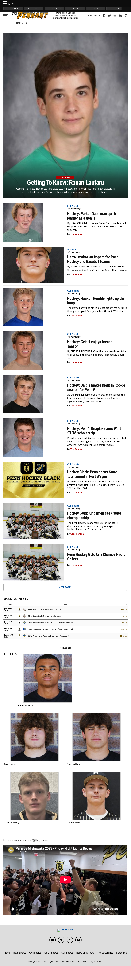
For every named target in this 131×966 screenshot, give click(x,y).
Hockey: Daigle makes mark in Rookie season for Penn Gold (96, 387)
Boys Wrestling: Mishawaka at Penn (44, 609)
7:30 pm (124, 616)
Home (7, 952)
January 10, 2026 (8, 636)
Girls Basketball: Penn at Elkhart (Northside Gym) (50, 622)
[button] (5, 3)
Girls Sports (35, 952)
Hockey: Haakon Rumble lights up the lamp (95, 300)
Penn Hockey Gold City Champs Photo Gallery (96, 556)
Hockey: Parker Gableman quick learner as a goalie (91, 215)
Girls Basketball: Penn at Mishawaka (44, 616)
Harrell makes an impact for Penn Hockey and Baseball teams (93, 259)
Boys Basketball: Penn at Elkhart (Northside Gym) (50, 629)
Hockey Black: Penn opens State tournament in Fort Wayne (92, 474)
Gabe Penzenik (77, 534)
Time (125, 604)
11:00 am (123, 636)
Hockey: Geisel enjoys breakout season (91, 344)
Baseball (71, 249)
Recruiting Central (85, 952)
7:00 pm (124, 609)
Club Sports (73, 206)
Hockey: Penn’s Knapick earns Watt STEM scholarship (94, 430)
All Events (65, 648)
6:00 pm (124, 623)
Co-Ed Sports (51, 952)
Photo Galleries (105, 952)
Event (66, 604)
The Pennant (77, 234)
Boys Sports (19, 952)
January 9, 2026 (8, 623)
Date (10, 604)
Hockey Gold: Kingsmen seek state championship (94, 515)
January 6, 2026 (8, 609)
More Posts (65, 587)
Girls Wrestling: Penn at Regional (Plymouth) (48, 635)
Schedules (121, 952)
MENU (11, 4)
